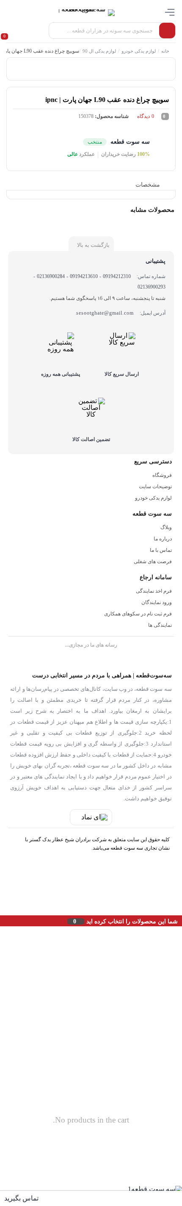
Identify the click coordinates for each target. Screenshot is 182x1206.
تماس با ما (161, 550)
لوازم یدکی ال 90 (99, 50)
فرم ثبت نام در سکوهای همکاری (138, 614)
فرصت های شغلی (153, 561)
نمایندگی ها (160, 625)
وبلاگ (166, 527)
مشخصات (147, 185)
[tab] (154, 184)
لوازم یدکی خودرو (138, 50)
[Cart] (8, 30)
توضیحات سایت (155, 486)
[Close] (2, 920)
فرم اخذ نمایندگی (154, 591)
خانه (165, 50)
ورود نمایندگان (156, 602)
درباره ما (163, 539)
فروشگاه (162, 475)
